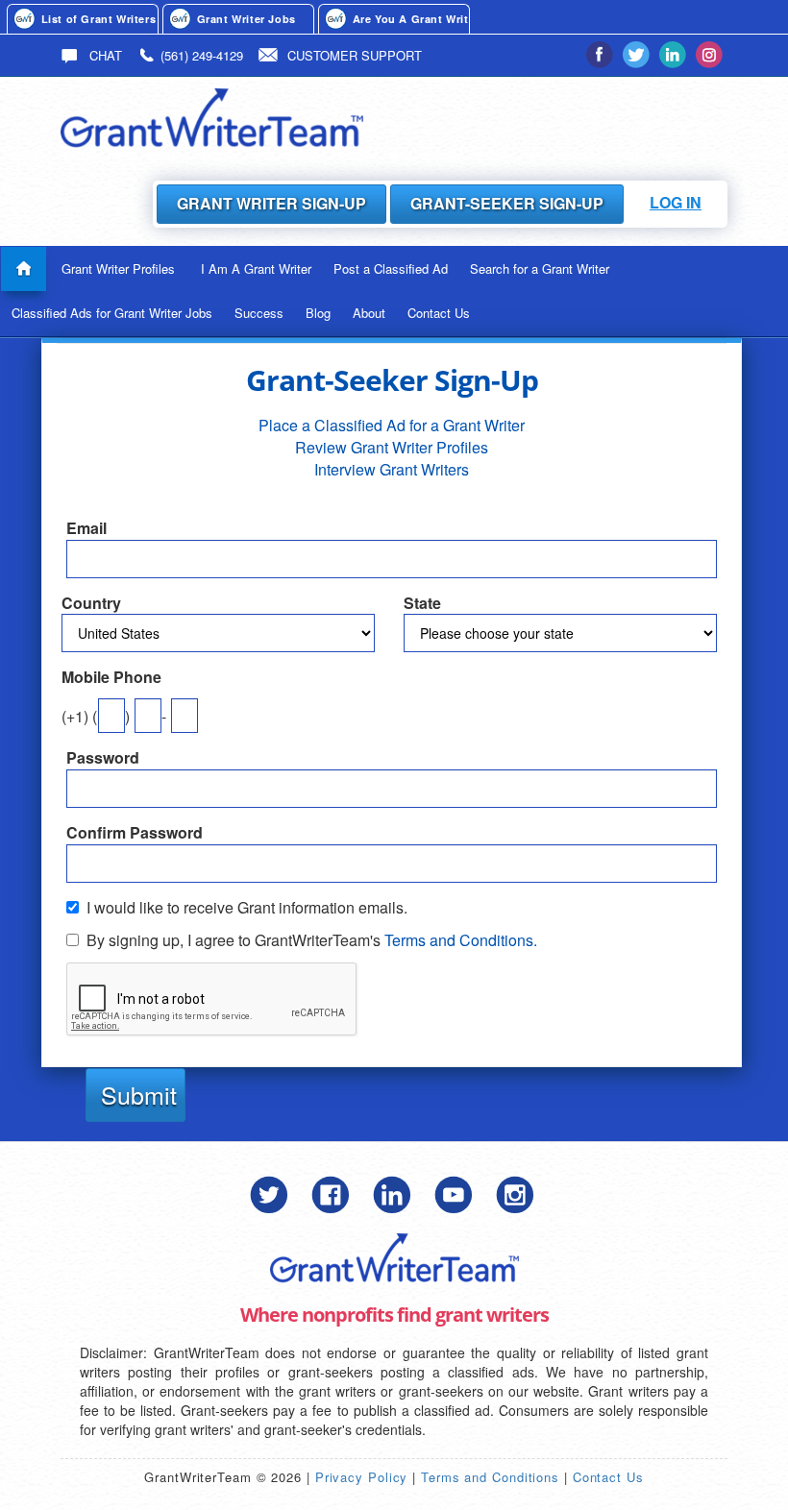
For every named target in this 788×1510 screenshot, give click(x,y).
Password (102, 757)
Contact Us (438, 313)
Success (258, 313)
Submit (139, 1094)
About (369, 313)
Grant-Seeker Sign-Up (506, 203)
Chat (104, 55)
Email (86, 528)
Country (91, 603)
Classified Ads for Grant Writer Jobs (112, 313)
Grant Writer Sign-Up (271, 203)
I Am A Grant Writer (256, 268)
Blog (318, 313)
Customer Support (354, 55)
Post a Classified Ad (390, 268)
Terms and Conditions (490, 1477)
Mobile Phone (111, 677)
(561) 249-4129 (201, 55)
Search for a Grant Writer (539, 268)
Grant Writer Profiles (118, 268)
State (422, 603)
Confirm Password (134, 832)
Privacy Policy (361, 1477)
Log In (676, 202)
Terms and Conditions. (460, 940)
